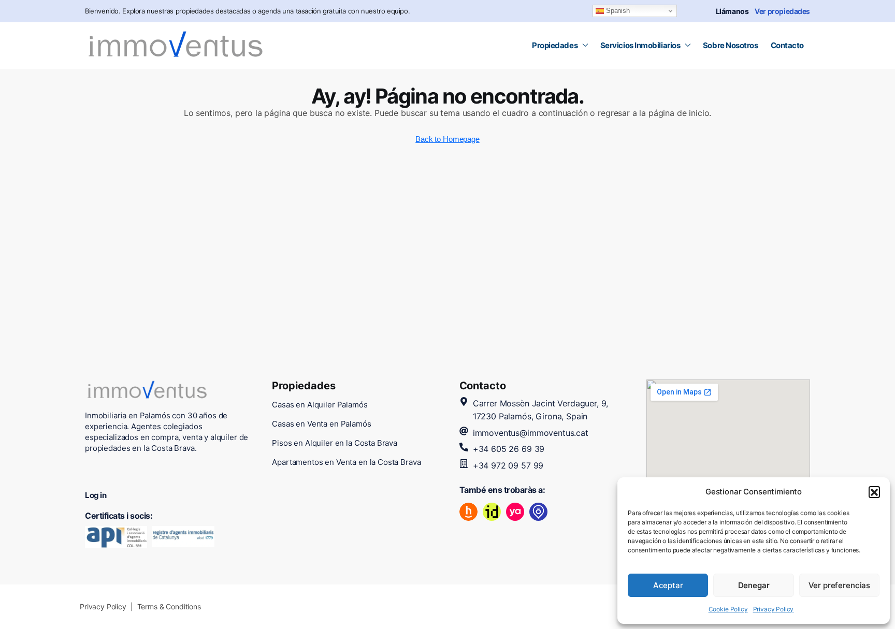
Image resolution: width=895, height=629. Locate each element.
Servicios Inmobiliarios (640, 45)
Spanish (617, 10)
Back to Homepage (447, 139)
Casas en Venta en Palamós (321, 424)
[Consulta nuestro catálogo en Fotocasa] (538, 512)
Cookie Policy (728, 609)
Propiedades (555, 45)
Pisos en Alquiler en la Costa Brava (334, 443)
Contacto (787, 45)
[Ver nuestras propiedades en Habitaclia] (468, 512)
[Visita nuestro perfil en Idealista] (492, 512)
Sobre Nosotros (730, 45)
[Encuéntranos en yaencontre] (515, 512)
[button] (874, 492)
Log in (95, 495)
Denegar (754, 585)
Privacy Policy (773, 609)
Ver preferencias (840, 585)
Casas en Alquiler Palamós (319, 404)
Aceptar (668, 585)
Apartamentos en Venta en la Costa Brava (346, 462)
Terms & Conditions (169, 606)
